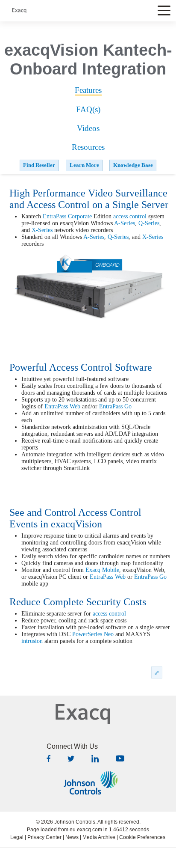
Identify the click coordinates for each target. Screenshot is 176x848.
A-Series (124, 223)
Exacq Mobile (102, 570)
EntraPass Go (115, 406)
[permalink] (157, 672)
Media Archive (98, 837)
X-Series (42, 230)
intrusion (32, 641)
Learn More (84, 165)
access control (130, 216)
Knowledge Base (133, 165)
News (72, 837)
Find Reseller (39, 165)
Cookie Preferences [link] (142, 837)
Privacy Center (44, 837)
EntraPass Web (62, 406)
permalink (156, 672)
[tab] (88, 90)
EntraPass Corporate (67, 216)
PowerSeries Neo (93, 634)
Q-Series (148, 223)
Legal (16, 837)
